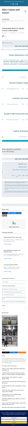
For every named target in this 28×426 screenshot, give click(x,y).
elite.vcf (5, 36)
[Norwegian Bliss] (12, 88)
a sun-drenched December (11, 264)
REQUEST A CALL (22, 164)
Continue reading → (8, 244)
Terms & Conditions (22, 182)
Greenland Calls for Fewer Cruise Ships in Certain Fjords (14, 386)
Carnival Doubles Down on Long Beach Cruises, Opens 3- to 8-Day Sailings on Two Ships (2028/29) (13, 373)
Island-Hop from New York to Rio (12, 237)
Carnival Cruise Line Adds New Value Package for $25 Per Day (14, 382)
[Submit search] (24, 309)
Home (3, 20)
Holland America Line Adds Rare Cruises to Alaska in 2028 (12, 378)
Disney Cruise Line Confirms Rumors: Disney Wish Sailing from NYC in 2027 (14, 404)
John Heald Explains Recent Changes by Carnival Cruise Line (13, 399)
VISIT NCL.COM (22, 167)
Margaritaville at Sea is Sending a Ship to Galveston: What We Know (12, 395)
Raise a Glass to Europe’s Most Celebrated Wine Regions (14, 301)
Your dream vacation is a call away (11, 150)
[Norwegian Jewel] (12, 119)
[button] (25, 11)
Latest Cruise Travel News (10, 366)
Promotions (7, 20)
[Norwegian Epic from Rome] (12, 104)
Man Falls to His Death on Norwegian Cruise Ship (13, 407)
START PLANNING (6, 70)
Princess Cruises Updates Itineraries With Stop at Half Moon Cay (13, 369)
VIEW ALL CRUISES (6, 140)
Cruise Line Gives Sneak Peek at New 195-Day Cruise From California (13, 391)
